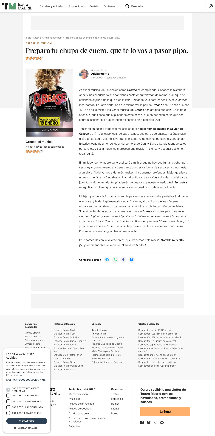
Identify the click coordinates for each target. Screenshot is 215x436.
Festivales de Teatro (102, 358)
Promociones (77, 6)
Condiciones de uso (80, 413)
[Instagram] (155, 422)
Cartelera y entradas (51, 6)
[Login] (211, 6)
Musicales (117, 398)
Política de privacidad (81, 403)
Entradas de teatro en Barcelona (108, 362)
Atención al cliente (79, 394)
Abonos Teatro (99, 333)
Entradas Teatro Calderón (66, 330)
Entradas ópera (32, 343)
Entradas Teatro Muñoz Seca (68, 365)
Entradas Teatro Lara (64, 369)
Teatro (115, 394)
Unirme (165, 412)
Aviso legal (75, 398)
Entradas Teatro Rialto (65, 333)
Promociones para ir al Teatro (107, 354)
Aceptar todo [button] (26, 421)
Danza (115, 413)
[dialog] (26, 390)
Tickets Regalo (99, 330)
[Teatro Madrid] (17, 6)
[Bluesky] (148, 422)
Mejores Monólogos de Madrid (107, 347)
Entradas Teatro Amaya (65, 344)
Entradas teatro (32, 332)
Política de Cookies (80, 408)
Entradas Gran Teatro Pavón (68, 354)
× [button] (47, 351)
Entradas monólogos (35, 347)
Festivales (109, 6)
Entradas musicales (34, 340)
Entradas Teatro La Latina (66, 337)
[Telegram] (162, 422)
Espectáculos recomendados (47, 37)
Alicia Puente (100, 73)
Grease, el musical (39, 43)
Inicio (28, 37)
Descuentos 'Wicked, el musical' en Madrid (160, 337)
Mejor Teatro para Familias (105, 351)
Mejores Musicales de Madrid (107, 343)
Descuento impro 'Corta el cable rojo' (157, 354)
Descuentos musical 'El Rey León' (155, 330)
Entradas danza (33, 336)
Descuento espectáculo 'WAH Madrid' (157, 344)
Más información (14, 375)
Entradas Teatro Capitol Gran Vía (70, 341)
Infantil (115, 408)
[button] (26, 381)
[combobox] (166, 6)
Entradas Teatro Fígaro (65, 362)
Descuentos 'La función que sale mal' (157, 341)
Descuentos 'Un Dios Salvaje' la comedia (159, 358)
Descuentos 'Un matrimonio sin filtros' (157, 362)
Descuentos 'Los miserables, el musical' (158, 333)
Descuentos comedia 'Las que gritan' (157, 365)
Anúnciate (74, 426)
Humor (115, 403)
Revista (94, 6)
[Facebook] (142, 422)
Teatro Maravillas (62, 358)
